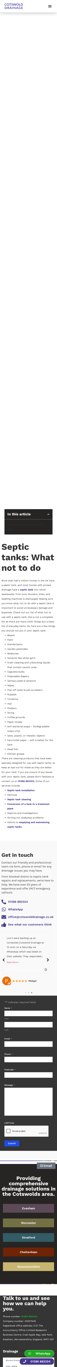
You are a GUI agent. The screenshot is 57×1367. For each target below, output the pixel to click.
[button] (50, 6)
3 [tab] (31, 992)
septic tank (26, 589)
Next (47, 959)
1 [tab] (25, 992)
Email (8, 1039)
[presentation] (26, 1131)
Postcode (9, 1069)
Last (6, 1030)
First (6, 1019)
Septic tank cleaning (19, 799)
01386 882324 (26, 781)
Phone (8, 1054)
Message (9, 1085)
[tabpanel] (26, 958)
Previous (3, 959)
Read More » (13, 962)
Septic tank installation (21, 790)
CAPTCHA (9, 1123)
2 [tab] (28, 992)
